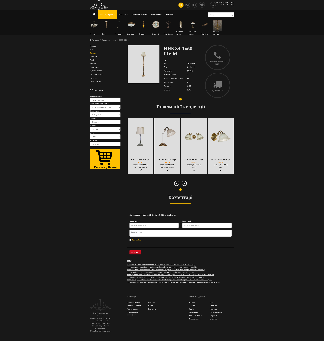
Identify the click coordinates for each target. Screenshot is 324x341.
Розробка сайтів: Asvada (100, 331)
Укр (180, 5)
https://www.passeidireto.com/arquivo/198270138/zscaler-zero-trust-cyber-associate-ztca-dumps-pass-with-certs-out (173, 282)
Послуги (123, 14)
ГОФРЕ (190, 71)
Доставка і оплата (139, 14)
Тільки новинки (97, 90)
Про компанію (133, 309)
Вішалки (213, 319)
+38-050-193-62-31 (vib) (225, 4)
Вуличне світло (96, 71)
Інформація (156, 14)
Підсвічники (94, 67)
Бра (91, 49)
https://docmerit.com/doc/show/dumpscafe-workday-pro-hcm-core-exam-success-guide (162, 267)
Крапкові (93, 64)
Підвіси (92, 60)
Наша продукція (107, 14)
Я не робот (136, 240)
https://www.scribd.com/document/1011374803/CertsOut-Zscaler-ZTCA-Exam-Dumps (161, 265)
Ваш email (186, 221)
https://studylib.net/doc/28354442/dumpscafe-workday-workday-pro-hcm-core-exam (160, 272)
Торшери (93, 53)
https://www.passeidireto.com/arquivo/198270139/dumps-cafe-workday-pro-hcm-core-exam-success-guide (169, 280)
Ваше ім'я (133, 221)
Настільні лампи (96, 74)
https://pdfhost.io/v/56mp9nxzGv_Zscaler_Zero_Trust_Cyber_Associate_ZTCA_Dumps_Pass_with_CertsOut (170, 275)
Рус (187, 5)
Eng (194, 5)
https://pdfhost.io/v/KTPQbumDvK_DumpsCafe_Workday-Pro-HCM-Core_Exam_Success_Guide (165, 277)
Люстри (93, 46)
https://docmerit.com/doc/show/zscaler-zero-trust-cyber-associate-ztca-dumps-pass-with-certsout (166, 270)
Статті (150, 306)
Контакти (170, 14)
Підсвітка (93, 78)
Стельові (93, 57)
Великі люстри (95, 81)
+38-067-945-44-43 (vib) (225, 2)
